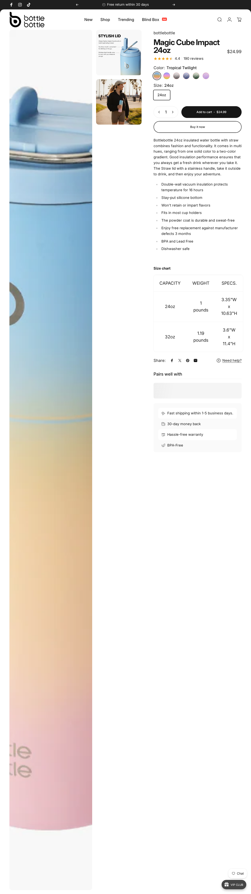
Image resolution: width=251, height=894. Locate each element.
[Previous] (77, 4)
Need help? (232, 360)
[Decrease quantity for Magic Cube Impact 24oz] (158, 112)
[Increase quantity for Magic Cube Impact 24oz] (173, 112)
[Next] (173, 4)
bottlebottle (164, 33)
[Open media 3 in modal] (119, 102)
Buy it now (197, 127)
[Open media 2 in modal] (119, 52)
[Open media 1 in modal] (50, 460)
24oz (161, 95)
